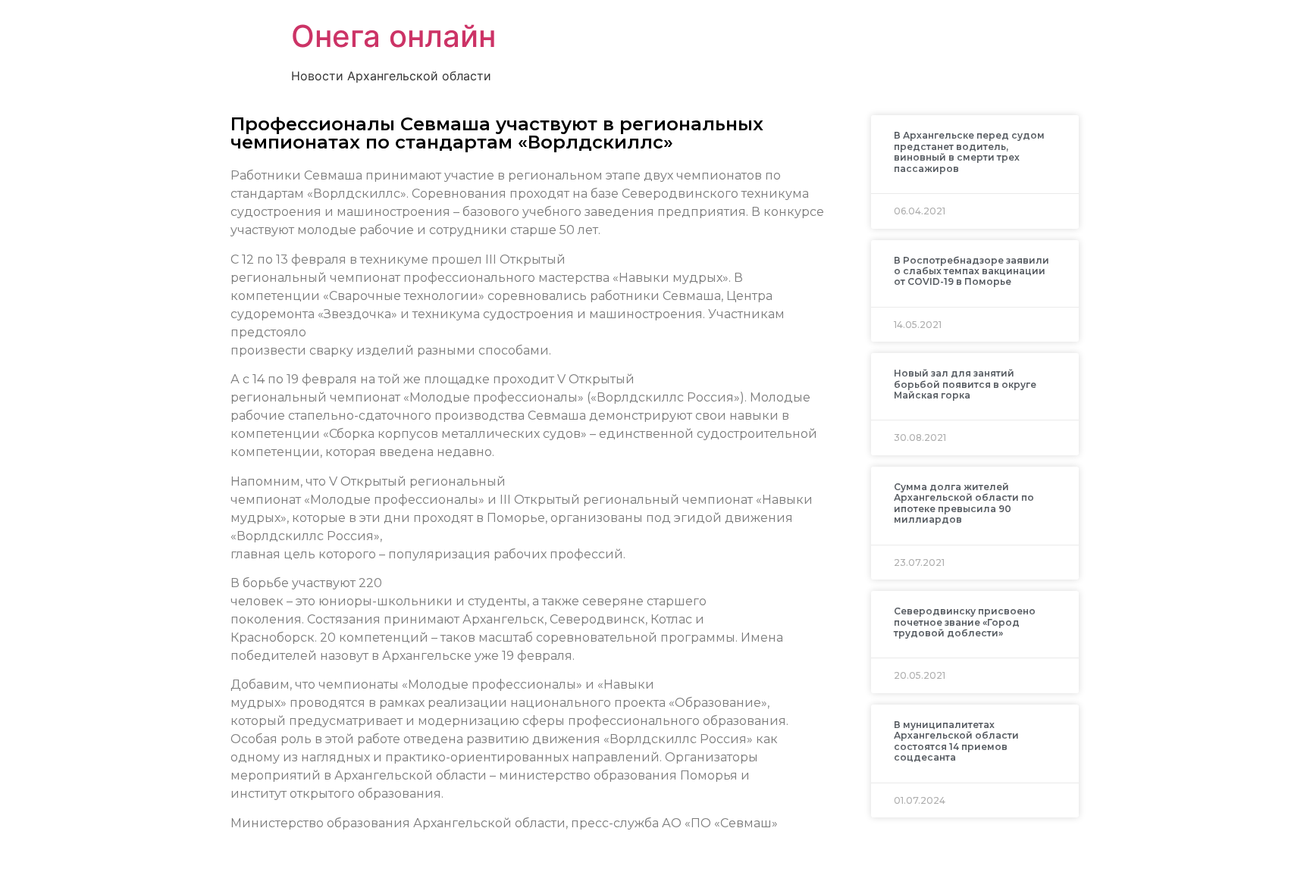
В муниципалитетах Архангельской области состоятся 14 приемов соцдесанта (956, 741)
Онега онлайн (393, 36)
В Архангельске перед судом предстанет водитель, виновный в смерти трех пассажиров (969, 151)
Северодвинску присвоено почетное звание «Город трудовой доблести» (965, 622)
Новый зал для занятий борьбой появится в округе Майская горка (965, 384)
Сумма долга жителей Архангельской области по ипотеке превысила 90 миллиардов (964, 503)
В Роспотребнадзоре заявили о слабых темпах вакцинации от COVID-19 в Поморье (971, 271)
